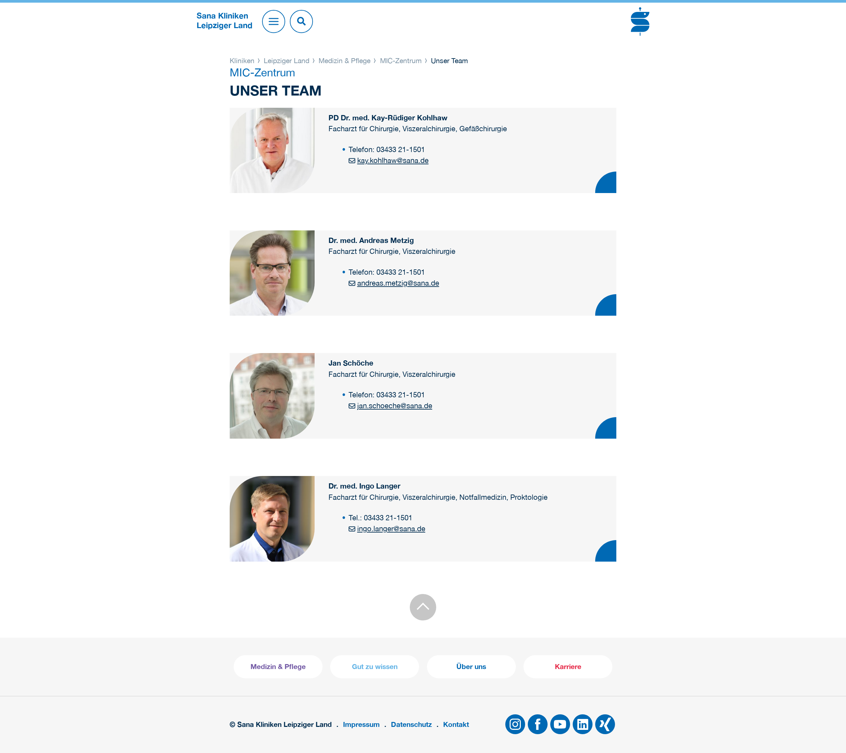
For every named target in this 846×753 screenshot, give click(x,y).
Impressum (361, 724)
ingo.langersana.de (391, 528)
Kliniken (243, 60)
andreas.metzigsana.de (398, 283)
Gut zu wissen (375, 666)
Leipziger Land (286, 60)
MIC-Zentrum (401, 60)
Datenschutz (411, 724)
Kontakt (456, 724)
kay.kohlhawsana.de (392, 160)
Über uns (471, 666)
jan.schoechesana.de (394, 405)
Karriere (568, 666)
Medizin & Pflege (344, 60)
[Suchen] (301, 21)
